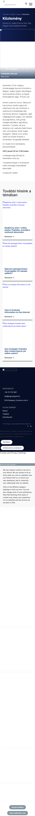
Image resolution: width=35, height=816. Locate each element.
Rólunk (5, 411)
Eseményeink (7, 417)
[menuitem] (25, 4)
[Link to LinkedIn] (30, 426)
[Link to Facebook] (28, 426)
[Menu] (29, 4)
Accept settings (17, 807)
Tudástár (6, 414)
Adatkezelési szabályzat (12, 448)
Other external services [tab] (8, 672)
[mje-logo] (14, 4)
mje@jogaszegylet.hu (11, 396)
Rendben (6, 442)
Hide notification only (18, 813)
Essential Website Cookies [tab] (9, 508)
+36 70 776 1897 (10, 392)
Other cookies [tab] (5, 748)
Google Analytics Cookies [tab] (9, 627)
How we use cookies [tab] (7, 464)
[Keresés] (25, 4)
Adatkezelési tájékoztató (24, 424)
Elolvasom (9, 237)
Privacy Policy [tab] (5, 783)
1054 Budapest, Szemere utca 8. (15, 400)
